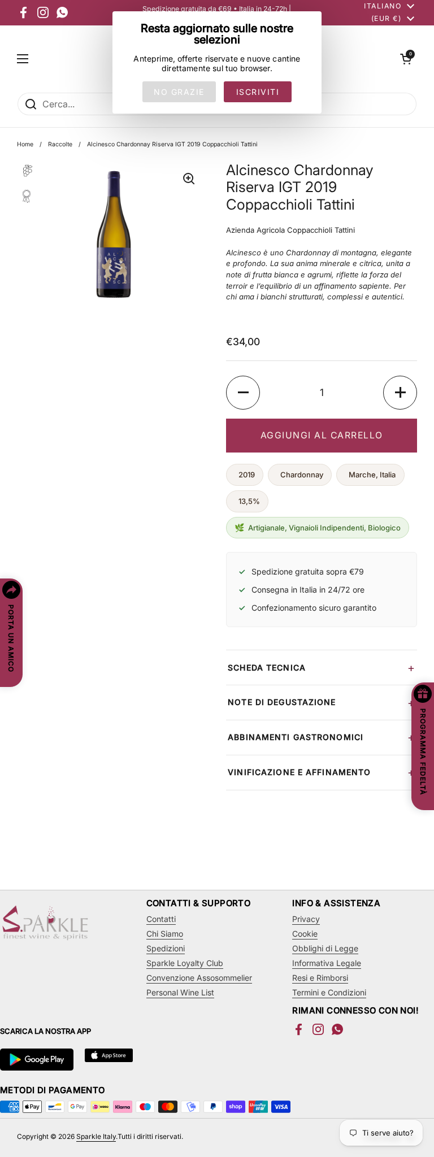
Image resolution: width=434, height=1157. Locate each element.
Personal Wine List (180, 992)
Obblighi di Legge (325, 948)
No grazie (179, 92)
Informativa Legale (326, 963)
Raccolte (60, 144)
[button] (405, 58)
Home (25, 144)
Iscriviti (258, 92)
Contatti (161, 919)
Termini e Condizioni (329, 992)
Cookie (305, 933)
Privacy (306, 919)
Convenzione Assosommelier (199, 977)
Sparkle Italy (96, 1136)
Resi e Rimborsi (320, 977)
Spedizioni (165, 948)
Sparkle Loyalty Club (184, 963)
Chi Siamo (164, 933)
